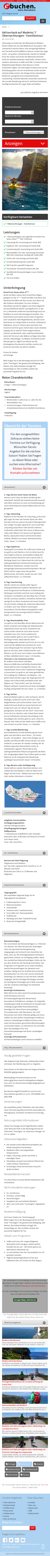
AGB (46, 1484)
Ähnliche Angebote (12, 1322)
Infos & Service (9, 1519)
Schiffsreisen (8, 1508)
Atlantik (40, 1464)
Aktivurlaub (13, 1474)
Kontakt (31, 1502)
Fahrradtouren (9, 1502)
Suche (4, 27)
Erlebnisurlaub (14, 1469)
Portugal (11, 1464)
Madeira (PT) (26, 1464)
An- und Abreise (11, 853)
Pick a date (32, 112)
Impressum (33, 1508)
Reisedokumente (11, 933)
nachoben (42, 1547)
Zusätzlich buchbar (12, 812)
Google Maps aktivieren (25, 1300)
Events (6, 1516)
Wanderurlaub (9, 1505)
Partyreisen (8, 1510)
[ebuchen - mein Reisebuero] (18, 7)
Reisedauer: (10, 132)
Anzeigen (13, 143)
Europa (26, 1474)
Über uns (32, 1505)
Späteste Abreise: (13, 115)
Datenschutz (33, 1513)
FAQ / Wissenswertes (13, 1047)
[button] (5, 179)
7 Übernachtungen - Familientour (20, 224)
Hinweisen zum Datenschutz (33, 1286)
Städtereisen (8, 1513)
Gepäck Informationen (14, 885)
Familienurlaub (32, 1469)
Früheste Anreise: (13, 106)
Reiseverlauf (9, 487)
